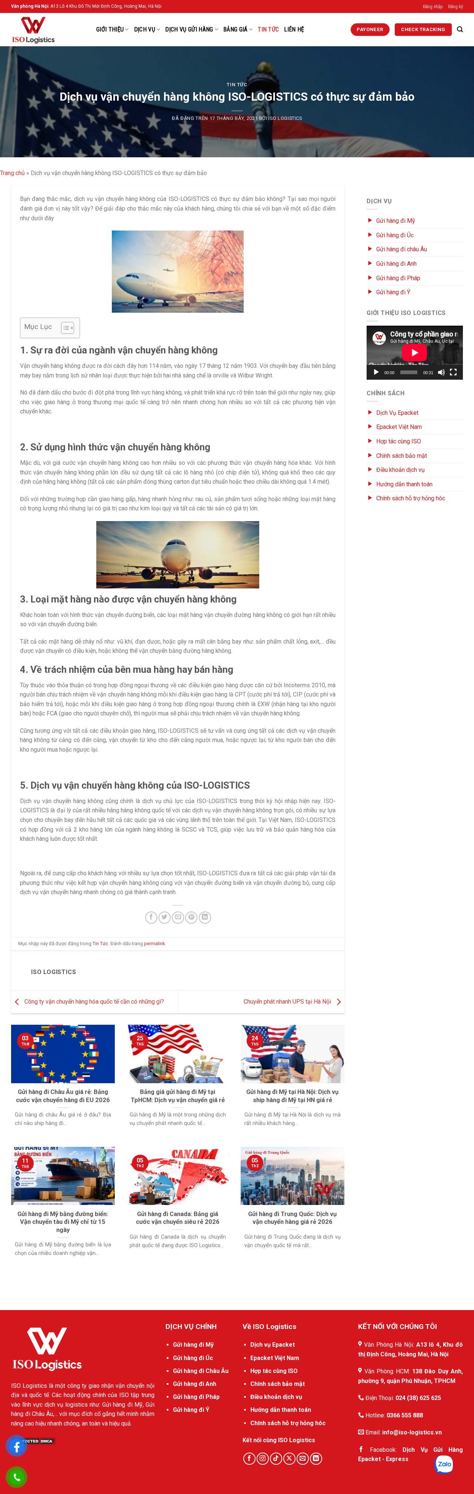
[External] (47, 1348)
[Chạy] (376, 372)
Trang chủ (12, 173)
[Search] (460, 29)
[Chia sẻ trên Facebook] (151, 917)
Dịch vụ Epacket (272, 1344)
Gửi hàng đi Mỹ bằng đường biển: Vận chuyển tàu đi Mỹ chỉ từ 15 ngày (62, 1222)
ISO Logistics (285, 118)
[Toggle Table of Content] (64, 328)
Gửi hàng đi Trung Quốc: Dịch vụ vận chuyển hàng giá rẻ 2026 (292, 1218)
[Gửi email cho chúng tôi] (303, 1459)
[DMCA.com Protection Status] (33, 1440)
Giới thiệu (110, 29)
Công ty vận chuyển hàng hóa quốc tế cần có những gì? (93, 1001)
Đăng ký (455, 6)
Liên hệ (294, 29)
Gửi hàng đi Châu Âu (200, 1370)
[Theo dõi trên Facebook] (249, 1459)
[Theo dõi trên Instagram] (263, 1459)
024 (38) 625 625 (418, 1397)
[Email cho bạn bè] (178, 917)
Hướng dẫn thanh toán (404, 484)
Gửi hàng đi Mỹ (395, 220)
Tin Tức (268, 29)
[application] (415, 353)
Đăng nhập (433, 6)
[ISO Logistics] (48, 29)
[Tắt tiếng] (441, 372)
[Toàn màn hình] (453, 372)
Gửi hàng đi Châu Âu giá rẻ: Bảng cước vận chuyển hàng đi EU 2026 (63, 1096)
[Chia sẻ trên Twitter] (164, 917)
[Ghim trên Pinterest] (191, 917)
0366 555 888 (405, 1415)
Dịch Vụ (144, 29)
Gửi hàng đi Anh (396, 263)
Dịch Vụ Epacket (397, 412)
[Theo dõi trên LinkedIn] (316, 1459)
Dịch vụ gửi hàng (189, 29)
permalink (154, 943)
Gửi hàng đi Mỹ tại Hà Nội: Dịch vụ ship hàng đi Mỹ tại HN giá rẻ (292, 1096)
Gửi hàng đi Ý (393, 292)
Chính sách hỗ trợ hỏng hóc (410, 498)
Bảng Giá (235, 29)
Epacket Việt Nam (399, 426)
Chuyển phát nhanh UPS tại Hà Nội (288, 1001)
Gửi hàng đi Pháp (398, 278)
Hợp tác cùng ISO (398, 441)
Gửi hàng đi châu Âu (401, 249)
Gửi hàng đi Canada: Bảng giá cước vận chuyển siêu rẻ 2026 (178, 1218)
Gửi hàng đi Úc (395, 235)
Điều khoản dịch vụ (400, 469)
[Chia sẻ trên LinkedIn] (205, 917)
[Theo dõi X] (289, 1459)
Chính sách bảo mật (401, 455)
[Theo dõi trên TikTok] (276, 1459)
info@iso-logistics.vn (412, 1432)
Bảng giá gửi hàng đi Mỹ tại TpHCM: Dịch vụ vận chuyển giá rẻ (178, 1096)
